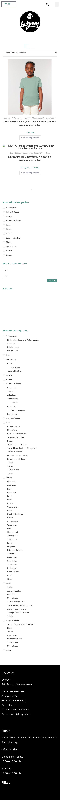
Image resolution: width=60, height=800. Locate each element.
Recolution (11, 493)
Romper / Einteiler (14, 639)
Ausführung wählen (30, 138)
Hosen (9, 628)
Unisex (36, 153)
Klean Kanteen (13, 572)
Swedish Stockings (15, 514)
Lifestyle (9, 234)
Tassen (10, 391)
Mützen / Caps (13, 351)
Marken (28, 118)
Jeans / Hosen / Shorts (16, 444)
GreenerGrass (13, 507)
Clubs (9, 363)
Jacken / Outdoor (14, 591)
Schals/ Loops (13, 347)
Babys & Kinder (10, 118)
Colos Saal (15, 367)
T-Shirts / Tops (13, 470)
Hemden (10, 594)
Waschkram (12, 525)
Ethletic (10, 503)
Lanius (10, 543)
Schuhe (10, 463)
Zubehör (14, 403)
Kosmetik (11, 406)
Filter (52, 280)
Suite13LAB (12, 539)
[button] (57, 4)
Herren (8, 229)
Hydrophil (11, 482)
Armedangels (12, 521)
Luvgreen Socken (13, 238)
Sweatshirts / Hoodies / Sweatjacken (22, 448)
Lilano (24, 153)
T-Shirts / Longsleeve (15, 602)
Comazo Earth (13, 532)
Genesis (10, 579)
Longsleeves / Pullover (16, 459)
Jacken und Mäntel (15, 452)
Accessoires (11, 208)
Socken (9, 251)
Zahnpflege (11, 395)
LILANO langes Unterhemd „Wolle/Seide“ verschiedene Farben (30, 158)
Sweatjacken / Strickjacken (18, 612)
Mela (9, 529)
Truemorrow (12, 565)
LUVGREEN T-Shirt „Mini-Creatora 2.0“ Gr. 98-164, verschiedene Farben (30, 123)
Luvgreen (20, 118)
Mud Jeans (11, 485)
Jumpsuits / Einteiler (15, 437)
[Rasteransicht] (27, 46)
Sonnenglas (12, 561)
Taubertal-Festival (14, 371)
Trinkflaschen (12, 399)
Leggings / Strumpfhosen (17, 455)
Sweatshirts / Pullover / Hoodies (20, 605)
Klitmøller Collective (15, 550)
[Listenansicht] (33, 46)
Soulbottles (11, 568)
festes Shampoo (18, 410)
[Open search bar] (47, 4)
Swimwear (11, 466)
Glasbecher (11, 388)
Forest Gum (12, 557)
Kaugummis (12, 414)
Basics (9, 216)
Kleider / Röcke (13, 426)
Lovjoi (9, 489)
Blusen (10, 441)
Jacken (10, 632)
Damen (9, 225)
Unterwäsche (45, 153)
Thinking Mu (12, 536)
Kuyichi (10, 575)
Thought (10, 554)
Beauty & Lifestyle (13, 221)
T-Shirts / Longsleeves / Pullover (43, 118)
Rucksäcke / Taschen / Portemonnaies (23, 340)
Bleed (9, 511)
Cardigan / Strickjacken (16, 434)
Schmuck (11, 344)
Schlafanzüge (12, 642)
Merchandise (11, 246)
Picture (10, 518)
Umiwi (9, 500)
